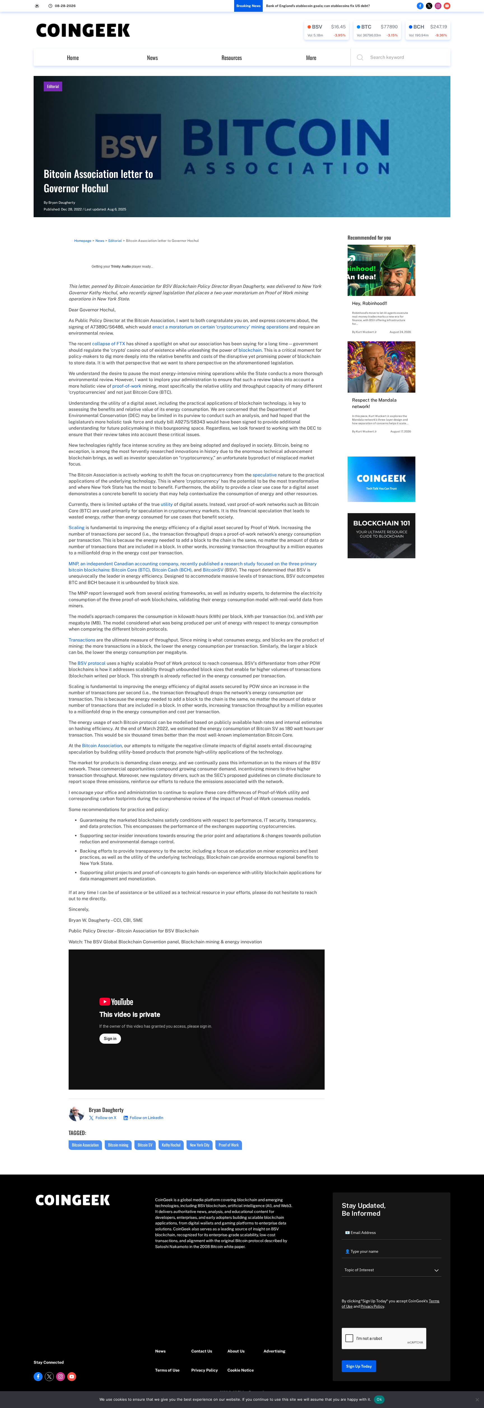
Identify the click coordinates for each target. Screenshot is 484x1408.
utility (167, 504)
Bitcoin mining (118, 1145)
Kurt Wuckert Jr (366, 332)
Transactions (82, 640)
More (311, 57)
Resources (232, 57)
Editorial (53, 86)
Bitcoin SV (145, 1145)
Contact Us (201, 1351)
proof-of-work (126, 386)
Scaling (77, 527)
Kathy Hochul (171, 1145)
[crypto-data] (326, 30)
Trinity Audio (121, 266)
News (152, 57)
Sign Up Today (359, 1366)
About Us (236, 1351)
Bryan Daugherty (61, 203)
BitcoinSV (213, 570)
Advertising (274, 1351)
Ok (379, 1399)
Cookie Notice (240, 1370)
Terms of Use (167, 1370)
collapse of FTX (108, 343)
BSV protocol (92, 663)
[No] (477, 1399)
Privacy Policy (204, 1370)
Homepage (82, 241)
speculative (265, 475)
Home (73, 57)
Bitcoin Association (102, 745)
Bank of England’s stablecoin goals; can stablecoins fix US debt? (318, 6)
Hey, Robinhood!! (369, 303)
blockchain (250, 350)
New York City (199, 1145)
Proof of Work (229, 1145)
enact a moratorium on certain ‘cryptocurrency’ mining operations (220, 327)
